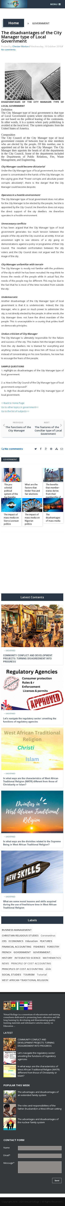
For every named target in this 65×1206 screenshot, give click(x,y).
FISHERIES (39, 946)
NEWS (5, 963)
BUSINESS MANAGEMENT (17, 930)
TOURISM (28, 974)
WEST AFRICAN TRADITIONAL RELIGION (25, 980)
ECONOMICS (16, 941)
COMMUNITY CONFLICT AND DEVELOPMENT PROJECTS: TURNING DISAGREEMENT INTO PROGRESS (27, 658)
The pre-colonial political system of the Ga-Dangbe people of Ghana (11, 494)
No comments (8, 49)
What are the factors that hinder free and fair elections (32, 489)
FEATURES (46, 941)
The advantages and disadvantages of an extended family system (38, 1093)
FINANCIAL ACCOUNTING (16, 946)
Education (31, 941)
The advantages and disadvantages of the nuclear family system (38, 1121)
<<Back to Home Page (12, 403)
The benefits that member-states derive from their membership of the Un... (53, 492)
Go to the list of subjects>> (15, 411)
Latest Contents (32, 597)
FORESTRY (53, 946)
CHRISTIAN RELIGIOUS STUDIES (20, 935)
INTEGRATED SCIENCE (28, 957)
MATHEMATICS (52, 957)
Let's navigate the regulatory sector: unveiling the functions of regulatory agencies (37, 1056)
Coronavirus (48, 935)
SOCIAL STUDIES (11, 974)
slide (48, 969)
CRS (4, 941)
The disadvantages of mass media (53, 517)
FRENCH (6, 952)
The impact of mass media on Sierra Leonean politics (11, 519)
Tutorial (42, 974)
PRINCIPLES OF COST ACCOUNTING (22, 969)
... (14, 1025)
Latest (8, 1032)
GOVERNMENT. (42, 952)
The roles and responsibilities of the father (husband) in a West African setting (39, 1107)
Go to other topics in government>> (19, 407)
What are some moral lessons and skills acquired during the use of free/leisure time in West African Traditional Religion (30, 904)
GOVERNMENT (41, 23)
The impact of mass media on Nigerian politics (32, 519)
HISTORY (7, 957)
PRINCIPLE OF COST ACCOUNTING (31, 963)
